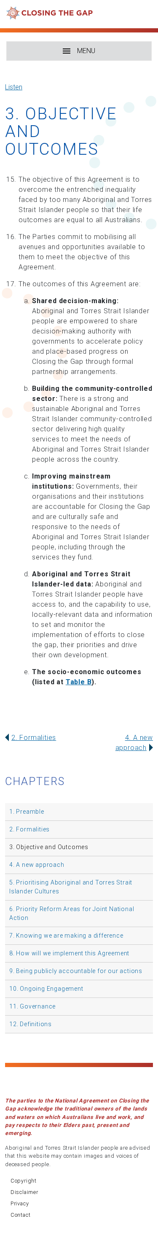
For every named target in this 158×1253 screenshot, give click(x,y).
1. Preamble (26, 811)
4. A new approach (36, 864)
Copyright (24, 1181)
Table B (79, 682)
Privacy (20, 1203)
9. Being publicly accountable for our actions (75, 971)
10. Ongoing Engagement (46, 988)
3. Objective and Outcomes (48, 847)
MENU (86, 51)
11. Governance (32, 1006)
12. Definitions (30, 1024)
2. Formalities (33, 738)
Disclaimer (24, 1192)
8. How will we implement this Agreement (69, 953)
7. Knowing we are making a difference (66, 935)
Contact (21, 1215)
